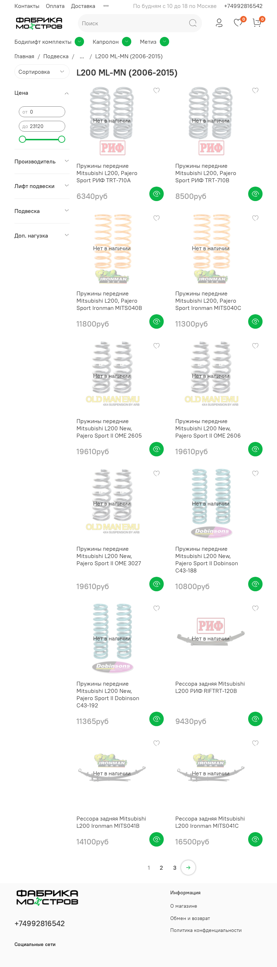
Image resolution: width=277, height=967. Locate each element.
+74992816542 (243, 5)
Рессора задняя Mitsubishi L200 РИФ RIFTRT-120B (210, 687)
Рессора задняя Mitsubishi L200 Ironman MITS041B (111, 822)
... (82, 56)
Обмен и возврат (190, 918)
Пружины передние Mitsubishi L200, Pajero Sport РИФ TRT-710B (205, 173)
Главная (24, 56)
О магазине (183, 906)
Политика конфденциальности (206, 930)
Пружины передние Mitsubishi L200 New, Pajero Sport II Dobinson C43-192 (107, 694)
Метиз (148, 41)
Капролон (106, 41)
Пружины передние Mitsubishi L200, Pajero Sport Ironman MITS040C (208, 300)
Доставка (83, 5)
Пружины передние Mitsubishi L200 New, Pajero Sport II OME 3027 (108, 556)
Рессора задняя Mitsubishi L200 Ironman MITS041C (210, 822)
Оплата (55, 5)
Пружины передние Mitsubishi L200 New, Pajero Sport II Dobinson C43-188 (206, 559)
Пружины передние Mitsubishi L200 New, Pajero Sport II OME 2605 (109, 428)
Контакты (26, 5)
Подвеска (56, 56)
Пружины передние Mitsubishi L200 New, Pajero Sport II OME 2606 (208, 428)
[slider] (22, 139)
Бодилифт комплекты (42, 41)
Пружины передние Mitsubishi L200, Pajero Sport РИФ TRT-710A (106, 173)
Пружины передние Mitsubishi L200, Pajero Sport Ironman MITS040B (109, 300)
